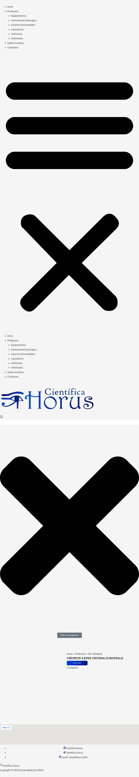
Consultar (77, 663)
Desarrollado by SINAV (31, 770)
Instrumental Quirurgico (23, 20)
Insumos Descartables (23, 24)
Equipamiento (18, 15)
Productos (12, 11)
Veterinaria (17, 38)
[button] (69, 194)
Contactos (12, 47)
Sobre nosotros (15, 43)
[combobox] (69, 422)
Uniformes (16, 34)
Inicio (10, 6)
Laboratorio (17, 29)
